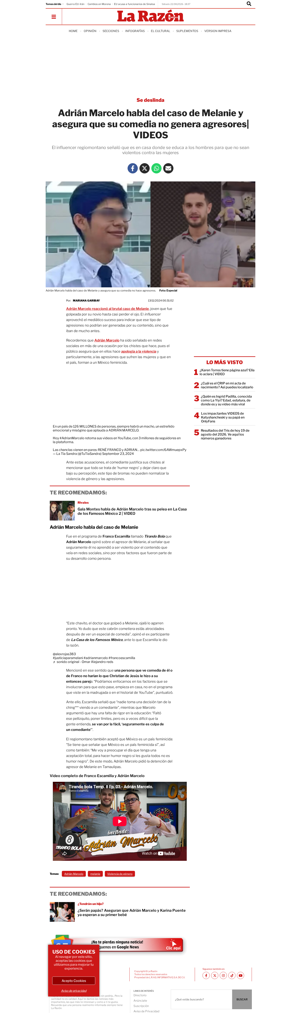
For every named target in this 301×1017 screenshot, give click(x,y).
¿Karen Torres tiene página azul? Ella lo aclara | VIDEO (227, 372)
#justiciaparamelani (68, 658)
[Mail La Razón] (168, 168)
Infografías (135, 31)
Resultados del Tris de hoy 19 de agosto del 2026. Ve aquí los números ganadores (225, 434)
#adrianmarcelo (96, 658)
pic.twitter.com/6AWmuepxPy (163, 450)
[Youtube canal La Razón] (240, 975)
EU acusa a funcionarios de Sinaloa (134, 4)
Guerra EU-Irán (75, 4)
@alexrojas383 (64, 654)
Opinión (90, 31)
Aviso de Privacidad (146, 1011)
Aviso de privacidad (73, 990)
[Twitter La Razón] (144, 168)
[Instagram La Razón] (223, 975)
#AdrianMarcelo (72, 438)
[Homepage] (150, 16)
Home (73, 31)
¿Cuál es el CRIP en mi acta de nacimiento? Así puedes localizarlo (227, 385)
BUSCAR (242, 999)
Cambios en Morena (99, 4)
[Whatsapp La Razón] (156, 168)
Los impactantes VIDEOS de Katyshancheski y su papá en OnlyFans (222, 417)
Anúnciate (140, 1000)
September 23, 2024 (118, 454)
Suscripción (141, 1006)
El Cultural (160, 31)
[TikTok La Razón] (231, 975)
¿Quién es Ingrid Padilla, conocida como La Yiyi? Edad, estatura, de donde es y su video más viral (226, 400)
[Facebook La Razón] (133, 168)
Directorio (140, 995)
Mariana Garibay (86, 300)
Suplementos (187, 31)
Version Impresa (217, 31)
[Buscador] (249, 4)
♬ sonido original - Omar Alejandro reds (83, 662)
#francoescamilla (122, 658)
